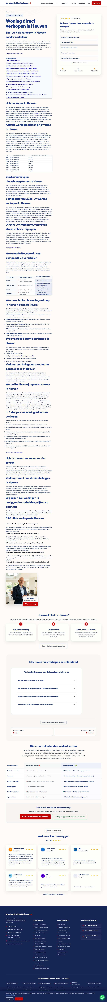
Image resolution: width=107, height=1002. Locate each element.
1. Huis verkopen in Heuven (13, 60)
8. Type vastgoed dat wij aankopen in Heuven (18, 79)
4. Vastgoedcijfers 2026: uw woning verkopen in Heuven (21, 68)
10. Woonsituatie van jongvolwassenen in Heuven (19, 84)
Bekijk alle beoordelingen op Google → (53, 894)
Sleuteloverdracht (62, 952)
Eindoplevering (62, 955)
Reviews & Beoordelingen (41, 941)
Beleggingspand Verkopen (45, 987)
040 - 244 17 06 (18, 929)
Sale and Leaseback (60, 990)
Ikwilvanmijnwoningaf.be (41, 957)
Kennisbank (81, 3)
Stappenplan (64, 3)
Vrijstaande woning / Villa (69, 48)
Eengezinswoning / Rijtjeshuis (70, 37)
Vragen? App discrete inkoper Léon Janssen (70, 817)
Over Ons (73, 3)
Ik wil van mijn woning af (64, 927)
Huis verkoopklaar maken (64, 944)
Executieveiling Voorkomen (41, 930)
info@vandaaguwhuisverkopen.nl (21, 941)
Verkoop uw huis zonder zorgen (14, 452)
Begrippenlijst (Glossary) (40, 938)
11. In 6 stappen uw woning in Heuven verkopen (18, 87)
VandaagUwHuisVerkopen (18, 3)
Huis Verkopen (61, 924)
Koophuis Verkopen (63, 930)
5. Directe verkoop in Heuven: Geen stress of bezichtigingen (22, 71)
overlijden (36, 113)
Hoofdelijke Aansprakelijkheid (76, 983)
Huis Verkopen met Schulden (13, 987)
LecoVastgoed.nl (39, 963)
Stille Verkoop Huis (11, 990)
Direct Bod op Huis (27, 990)
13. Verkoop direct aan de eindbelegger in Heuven (19, 92)
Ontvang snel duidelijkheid (13, 247)
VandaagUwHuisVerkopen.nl (42, 960)
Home (7, 12)
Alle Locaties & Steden (40, 944)
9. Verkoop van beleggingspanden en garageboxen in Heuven (23, 81)
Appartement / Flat (67, 42)
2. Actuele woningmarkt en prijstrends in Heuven (19, 63)
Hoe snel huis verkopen (63, 933)
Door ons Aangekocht (47, 3)
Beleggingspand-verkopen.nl (42, 968)
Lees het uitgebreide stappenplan (53, 646)
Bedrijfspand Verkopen (64, 938)
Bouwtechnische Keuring (64, 946)
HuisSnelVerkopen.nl (40, 949)
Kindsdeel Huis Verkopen (45, 983)
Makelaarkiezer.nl (39, 966)
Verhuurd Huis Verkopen (41, 933)
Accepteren (19, 999)
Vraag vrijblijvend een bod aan (14, 53)
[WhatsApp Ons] (102, 997)
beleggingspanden (29, 356)
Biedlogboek (61, 949)
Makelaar (60, 941)
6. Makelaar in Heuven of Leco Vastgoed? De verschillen (21, 73)
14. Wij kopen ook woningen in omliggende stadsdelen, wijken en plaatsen (26, 94)
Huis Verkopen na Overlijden (29, 983)
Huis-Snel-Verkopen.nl (40, 952)
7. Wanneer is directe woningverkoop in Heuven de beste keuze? (23, 76)
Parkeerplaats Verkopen (64, 935)
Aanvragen (96, 3)
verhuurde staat (17, 356)
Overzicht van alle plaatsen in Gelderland (53, 722)
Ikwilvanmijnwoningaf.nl (40, 955)
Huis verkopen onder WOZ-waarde (43, 946)
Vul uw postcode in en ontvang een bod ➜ (35, 816)
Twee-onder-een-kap (67, 53)
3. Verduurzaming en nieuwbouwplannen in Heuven (20, 65)
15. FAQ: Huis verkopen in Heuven (15, 97)
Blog (57, 3)
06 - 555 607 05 (17, 932)
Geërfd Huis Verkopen (40, 924)
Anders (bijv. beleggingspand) (70, 58)
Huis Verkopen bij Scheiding (41, 927)
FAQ (89, 3)
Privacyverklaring (10, 995)
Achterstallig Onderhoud (77, 987)
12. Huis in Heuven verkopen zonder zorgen (17, 89)
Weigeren (9, 999)
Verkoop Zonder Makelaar (94, 987)
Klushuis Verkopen (59, 987)
